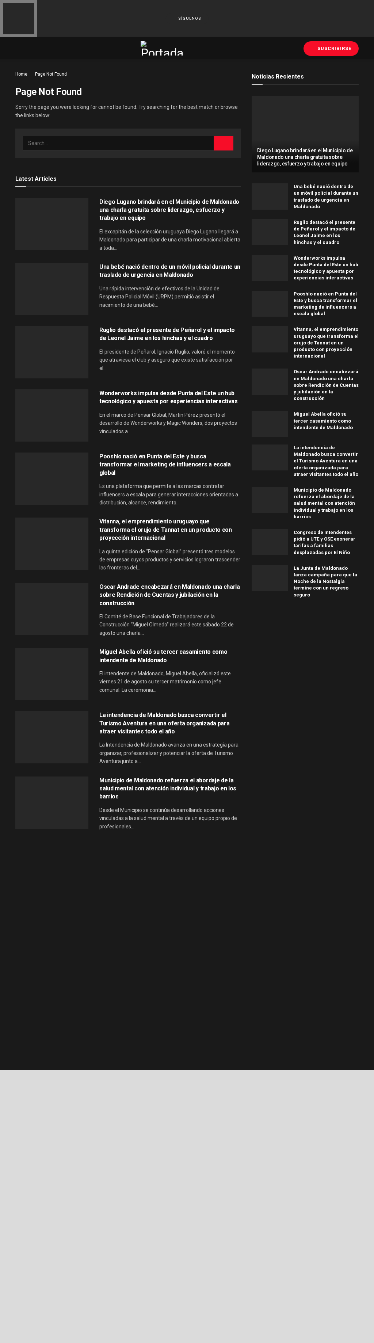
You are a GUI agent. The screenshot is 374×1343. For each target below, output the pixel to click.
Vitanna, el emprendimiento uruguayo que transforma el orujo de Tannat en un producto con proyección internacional (165, 529)
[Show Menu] (18, 48)
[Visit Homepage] (163, 48)
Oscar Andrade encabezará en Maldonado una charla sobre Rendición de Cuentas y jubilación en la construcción (169, 595)
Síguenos (189, 18)
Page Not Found (51, 74)
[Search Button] (223, 143)
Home (21, 74)
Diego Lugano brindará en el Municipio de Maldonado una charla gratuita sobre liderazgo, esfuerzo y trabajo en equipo (169, 210)
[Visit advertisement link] (305, 668)
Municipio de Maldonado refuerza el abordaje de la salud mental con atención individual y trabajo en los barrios (167, 788)
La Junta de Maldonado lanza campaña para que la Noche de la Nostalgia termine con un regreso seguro (325, 581)
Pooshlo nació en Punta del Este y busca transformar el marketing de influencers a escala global (165, 464)
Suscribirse (333, 48)
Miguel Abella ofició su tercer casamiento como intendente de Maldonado (323, 420)
